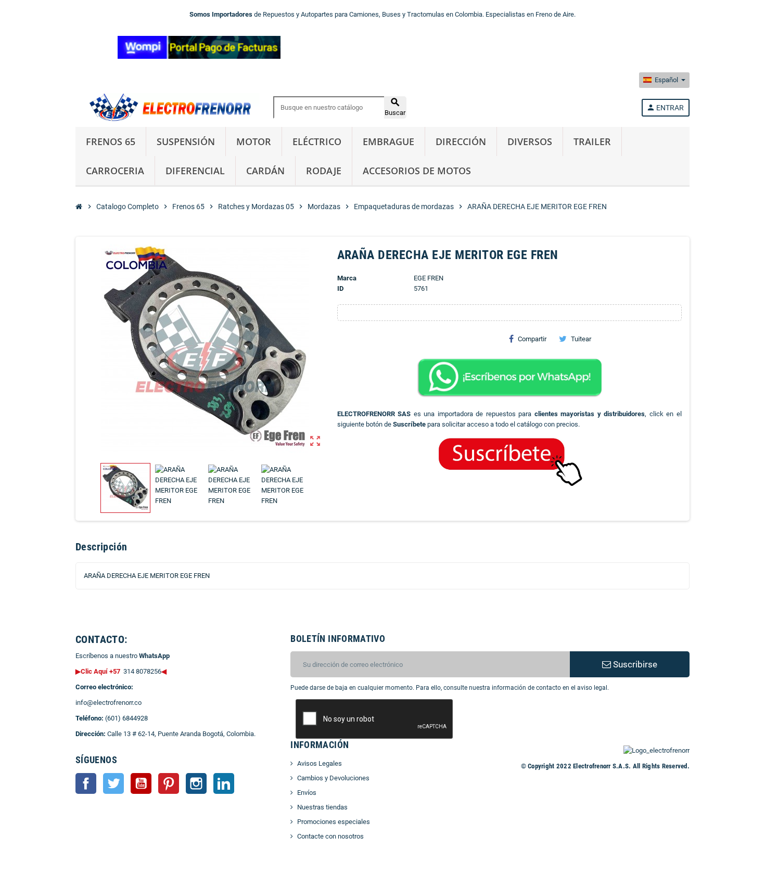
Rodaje (323, 170)
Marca (346, 278)
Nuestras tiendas (322, 807)
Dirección (461, 141)
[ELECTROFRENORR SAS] (167, 107)
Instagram (196, 783)
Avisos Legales (319, 763)
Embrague (388, 141)
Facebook (85, 783)
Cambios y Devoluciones (333, 778)
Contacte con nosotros (330, 836)
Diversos (529, 141)
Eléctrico (316, 141)
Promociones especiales (333, 822)
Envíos (306, 792)
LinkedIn (223, 783)
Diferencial (195, 170)
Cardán (265, 170)
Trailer (592, 141)
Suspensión (186, 141)
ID (340, 288)
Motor (253, 141)
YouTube (141, 783)
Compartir (532, 339)
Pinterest (168, 783)
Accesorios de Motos (417, 170)
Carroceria (115, 170)
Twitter (113, 783)
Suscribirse (634, 664)
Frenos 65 (110, 141)
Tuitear (581, 339)
